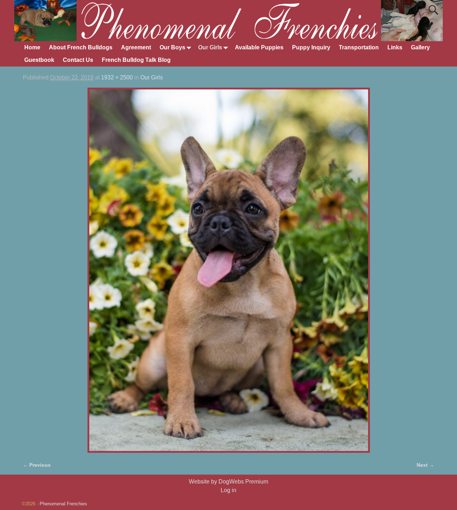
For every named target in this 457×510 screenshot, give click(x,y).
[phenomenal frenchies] (228, 270)
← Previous (37, 465)
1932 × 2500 (117, 77)
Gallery (420, 47)
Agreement (136, 47)
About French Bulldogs (80, 47)
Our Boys (172, 47)
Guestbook (39, 60)
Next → (425, 465)
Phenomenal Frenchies (63, 503)
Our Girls (210, 47)
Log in (228, 490)
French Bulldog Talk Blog (136, 60)
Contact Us (78, 60)
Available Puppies (259, 47)
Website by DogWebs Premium (228, 482)
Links (394, 47)
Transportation (359, 47)
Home (32, 47)
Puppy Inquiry (311, 47)
